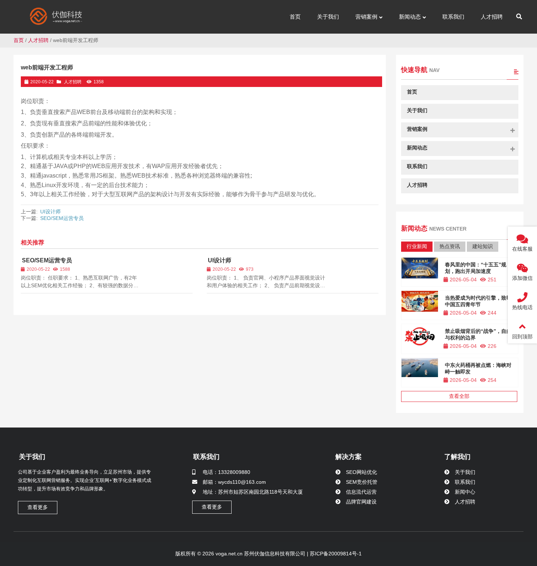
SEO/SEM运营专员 (62, 218)
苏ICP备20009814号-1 (335, 553)
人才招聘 (38, 40)
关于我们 (32, 456)
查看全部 (459, 396)
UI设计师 (50, 211)
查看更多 (37, 507)
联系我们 (206, 456)
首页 (19, 40)
